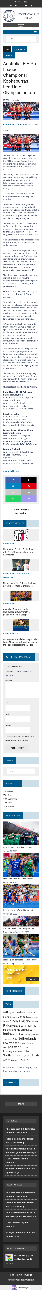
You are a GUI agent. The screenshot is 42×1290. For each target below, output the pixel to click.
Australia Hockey (11, 471)
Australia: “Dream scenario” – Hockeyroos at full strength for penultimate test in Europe (17, 612)
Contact (17, 2)
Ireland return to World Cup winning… (19, 910)
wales (17, 1060)
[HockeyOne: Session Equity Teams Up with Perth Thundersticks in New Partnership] (21, 539)
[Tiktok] (16, 5)
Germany (13, 1025)
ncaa (14, 1038)
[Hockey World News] (21, 16)
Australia (7, 544)
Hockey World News (20, 124)
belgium (7, 1016)
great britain (25, 1025)
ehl (16, 1021)
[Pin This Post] (29, 486)
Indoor (13, 1034)
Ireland (20, 1034)
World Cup (25, 1060)
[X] (21, 5)
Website (7, 725)
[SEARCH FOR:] (21, 38)
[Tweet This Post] (29, 480)
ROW (26, 1051)
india (7, 1033)
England (25, 1021)
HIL (34, 1026)
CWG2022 (35, 1017)
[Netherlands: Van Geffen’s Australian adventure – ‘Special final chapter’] (21, 569)
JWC (26, 1034)
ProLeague (9, 1051)
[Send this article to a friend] (13, 492)
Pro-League (25, 1047)
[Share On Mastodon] (29, 498)
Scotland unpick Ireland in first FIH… (19, 878)
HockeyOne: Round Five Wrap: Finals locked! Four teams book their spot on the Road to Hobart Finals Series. (20, 642)
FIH (5, 1025)
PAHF (5, 1047)
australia (15, 100)
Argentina (12, 1013)
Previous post (22, 509)
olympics (30, 1042)
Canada (22, 1016)
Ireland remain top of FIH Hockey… (18, 847)
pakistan (13, 1047)
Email (7, 714)
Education (6, 1021)
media (37, 1034)
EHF (12, 1021)
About (26, 2)
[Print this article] (29, 492)
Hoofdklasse (24, 574)
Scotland (9, 1055)
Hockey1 (15, 544)
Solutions (28, 1056)
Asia (20, 1012)
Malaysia (31, 1034)
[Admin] (9, 1259)
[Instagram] (10, 5)
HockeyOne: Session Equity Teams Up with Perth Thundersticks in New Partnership (20, 552)
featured (35, 1021)
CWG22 (29, 1017)
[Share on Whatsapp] (13, 498)
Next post (19, 513)
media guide (7, 1039)
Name (7, 703)
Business (14, 1017)
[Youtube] (26, 5)
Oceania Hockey (19, 49)
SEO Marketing (20, 1056)
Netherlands (8, 577)
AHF (5, 1012)
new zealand (10, 1042)
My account (28, 1275)
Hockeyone (9, 1029)
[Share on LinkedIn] (13, 486)
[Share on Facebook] (13, 480)
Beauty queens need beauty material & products (19, 1259)
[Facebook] (31, 5)
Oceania (21, 1043)
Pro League (18, 1051)
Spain (12, 1060)
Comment (8, 680)
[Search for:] (21, 771)
